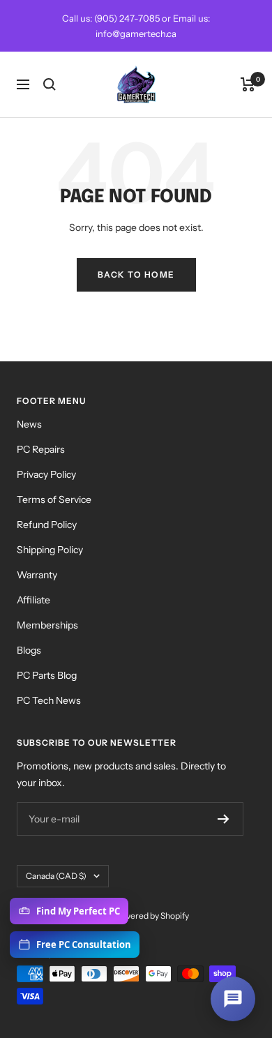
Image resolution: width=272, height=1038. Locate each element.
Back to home (136, 274)
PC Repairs (41, 449)
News (29, 424)
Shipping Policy (50, 549)
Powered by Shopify (151, 915)
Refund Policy (47, 524)
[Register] (223, 819)
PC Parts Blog (47, 675)
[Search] (49, 84)
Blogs (29, 650)
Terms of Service (54, 499)
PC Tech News (49, 700)
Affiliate (33, 600)
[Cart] (248, 84)
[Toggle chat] (233, 999)
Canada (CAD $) (56, 876)
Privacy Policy (46, 474)
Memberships (47, 625)
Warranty (37, 575)
